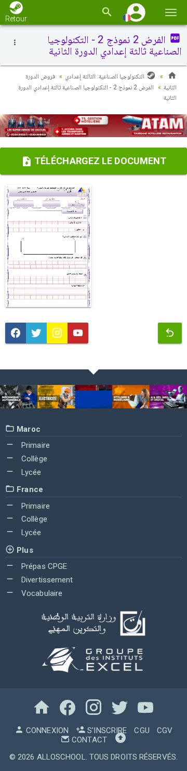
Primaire (34, 445)
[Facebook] (15, 333)
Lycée (30, 472)
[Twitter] (36, 333)
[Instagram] (57, 333)
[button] (136, 12)
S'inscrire (106, 730)
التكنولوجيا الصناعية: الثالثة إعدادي (105, 76)
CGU (141, 730)
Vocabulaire (40, 593)
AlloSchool (61, 757)
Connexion (46, 730)
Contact (88, 740)
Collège (33, 458)
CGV (164, 730)
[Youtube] (78, 333)
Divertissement (46, 579)
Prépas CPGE (43, 566)
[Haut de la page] (120, 740)
